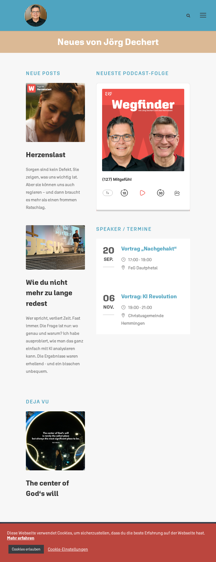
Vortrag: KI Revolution (149, 296)
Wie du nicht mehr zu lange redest (49, 293)
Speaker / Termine (124, 229)
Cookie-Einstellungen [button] (68, 549)
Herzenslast (45, 154)
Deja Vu (37, 402)
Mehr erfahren (20, 538)
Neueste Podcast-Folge (132, 73)
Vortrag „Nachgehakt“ (149, 248)
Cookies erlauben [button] (26, 549)
